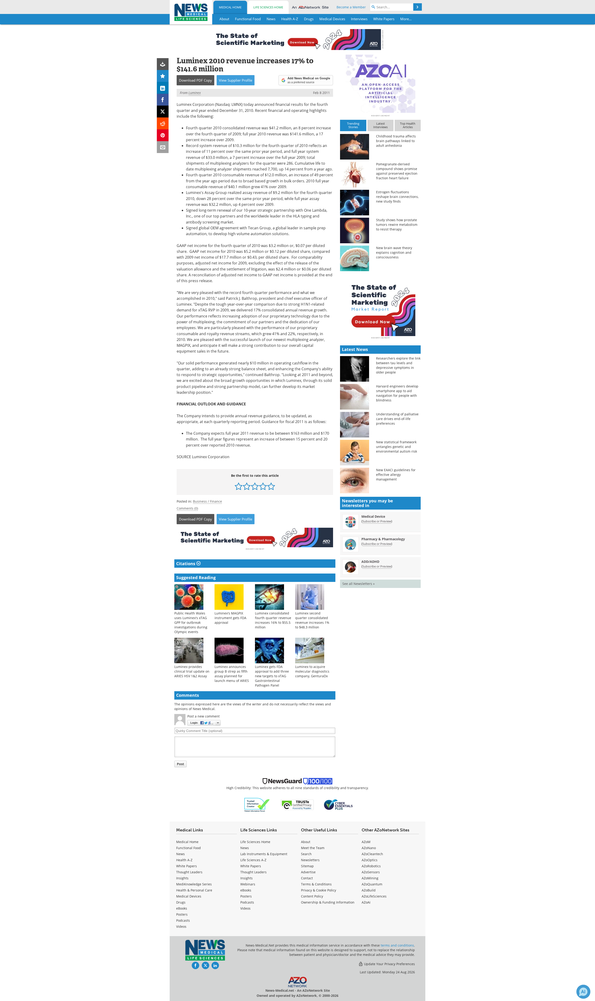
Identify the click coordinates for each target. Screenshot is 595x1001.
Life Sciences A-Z (253, 860)
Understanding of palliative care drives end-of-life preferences (397, 419)
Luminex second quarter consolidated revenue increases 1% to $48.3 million (312, 620)
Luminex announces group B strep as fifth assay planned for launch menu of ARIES (232, 673)
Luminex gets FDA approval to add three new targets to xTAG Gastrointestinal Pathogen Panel (272, 675)
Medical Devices (188, 896)
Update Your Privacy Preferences (389, 964)
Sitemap (307, 866)
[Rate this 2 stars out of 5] (247, 486)
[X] (163, 111)
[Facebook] (163, 100)
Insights (182, 878)
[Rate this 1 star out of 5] (239, 486)
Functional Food (188, 848)
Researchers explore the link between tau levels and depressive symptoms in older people (398, 365)
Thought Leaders (189, 872)
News (180, 854)
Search (306, 854)
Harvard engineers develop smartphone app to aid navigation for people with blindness (397, 393)
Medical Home (230, 7)
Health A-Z (184, 860)
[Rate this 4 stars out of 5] (263, 486)
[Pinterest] (163, 135)
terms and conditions (397, 945)
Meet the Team (312, 848)
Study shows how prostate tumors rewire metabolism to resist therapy (396, 224)
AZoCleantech (372, 854)
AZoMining (370, 878)
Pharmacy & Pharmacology (383, 539)
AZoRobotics (371, 866)
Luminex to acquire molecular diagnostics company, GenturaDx (312, 671)
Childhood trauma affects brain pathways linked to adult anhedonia (396, 141)
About (305, 842)
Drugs (180, 902)
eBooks (181, 908)
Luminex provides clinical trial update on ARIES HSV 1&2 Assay (191, 671)
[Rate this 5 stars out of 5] (271, 486)
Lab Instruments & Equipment (263, 854)
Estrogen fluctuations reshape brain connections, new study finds (397, 197)
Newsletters (310, 860)
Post (180, 764)
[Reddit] (163, 123)
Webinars (247, 884)
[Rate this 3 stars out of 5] (255, 486)
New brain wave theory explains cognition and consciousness (394, 252)
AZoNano (369, 848)
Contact (307, 878)
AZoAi (366, 902)
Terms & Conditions (316, 884)
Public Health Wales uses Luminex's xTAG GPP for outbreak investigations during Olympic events (190, 622)
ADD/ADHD (370, 561)
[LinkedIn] (163, 88)
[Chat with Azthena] (583, 992)
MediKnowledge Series (194, 884)
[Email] (163, 147)
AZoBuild (369, 890)
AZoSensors (371, 872)
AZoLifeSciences (374, 896)
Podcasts (183, 920)
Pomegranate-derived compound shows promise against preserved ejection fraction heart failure (396, 171)
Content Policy (312, 896)
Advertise (308, 872)
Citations (186, 563)
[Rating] (163, 76)
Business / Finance (207, 501)
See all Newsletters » (358, 583)
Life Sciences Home (268, 7)
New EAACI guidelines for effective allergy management (396, 474)
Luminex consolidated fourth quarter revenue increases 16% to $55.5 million (273, 620)
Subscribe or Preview (376, 521)
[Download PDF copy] (163, 64)
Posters (182, 914)
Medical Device (373, 516)
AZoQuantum (372, 884)
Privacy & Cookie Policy (318, 890)
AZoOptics (369, 860)
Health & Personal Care (194, 890)
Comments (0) (187, 508)
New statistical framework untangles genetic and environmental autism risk (396, 447)
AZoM (366, 842)
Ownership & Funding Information (327, 902)
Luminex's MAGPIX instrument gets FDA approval (230, 618)
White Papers (186, 866)
